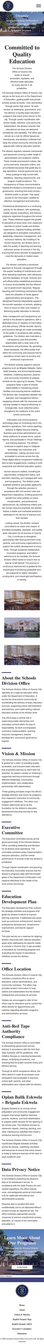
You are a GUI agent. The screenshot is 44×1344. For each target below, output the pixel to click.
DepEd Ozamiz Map (22, 1319)
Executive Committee (22, 1328)
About (22, 1309)
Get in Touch (22, 1267)
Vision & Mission (6, 1276)
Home (22, 1305)
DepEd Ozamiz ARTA (22, 1324)
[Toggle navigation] (38, 6)
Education (22, 1333)
